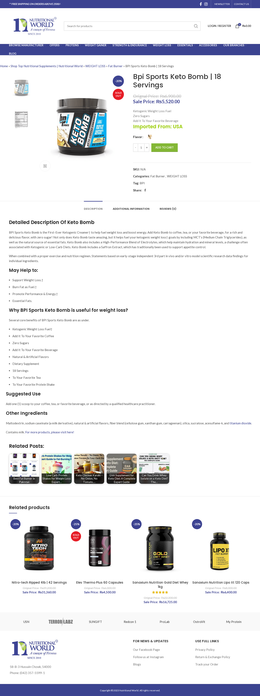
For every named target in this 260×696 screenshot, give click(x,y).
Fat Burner (115, 66)
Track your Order (206, 664)
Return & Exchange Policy (212, 657)
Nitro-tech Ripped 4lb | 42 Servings (39, 582)
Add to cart (164, 147)
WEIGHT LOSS (95, 66)
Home (4, 66)
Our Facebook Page (146, 649)
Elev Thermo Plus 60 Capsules (99, 582)
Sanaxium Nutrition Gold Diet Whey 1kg (160, 584)
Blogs (137, 664)
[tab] (93, 207)
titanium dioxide (240, 423)
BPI (142, 183)
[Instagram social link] (206, 4)
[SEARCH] (196, 26)
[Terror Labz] (60, 621)
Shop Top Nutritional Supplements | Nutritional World (47, 66)
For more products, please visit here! (49, 432)
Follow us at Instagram (148, 657)
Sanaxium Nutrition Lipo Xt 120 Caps (220, 582)
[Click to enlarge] (45, 166)
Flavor (137, 137)
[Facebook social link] (200, 4)
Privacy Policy (205, 649)
